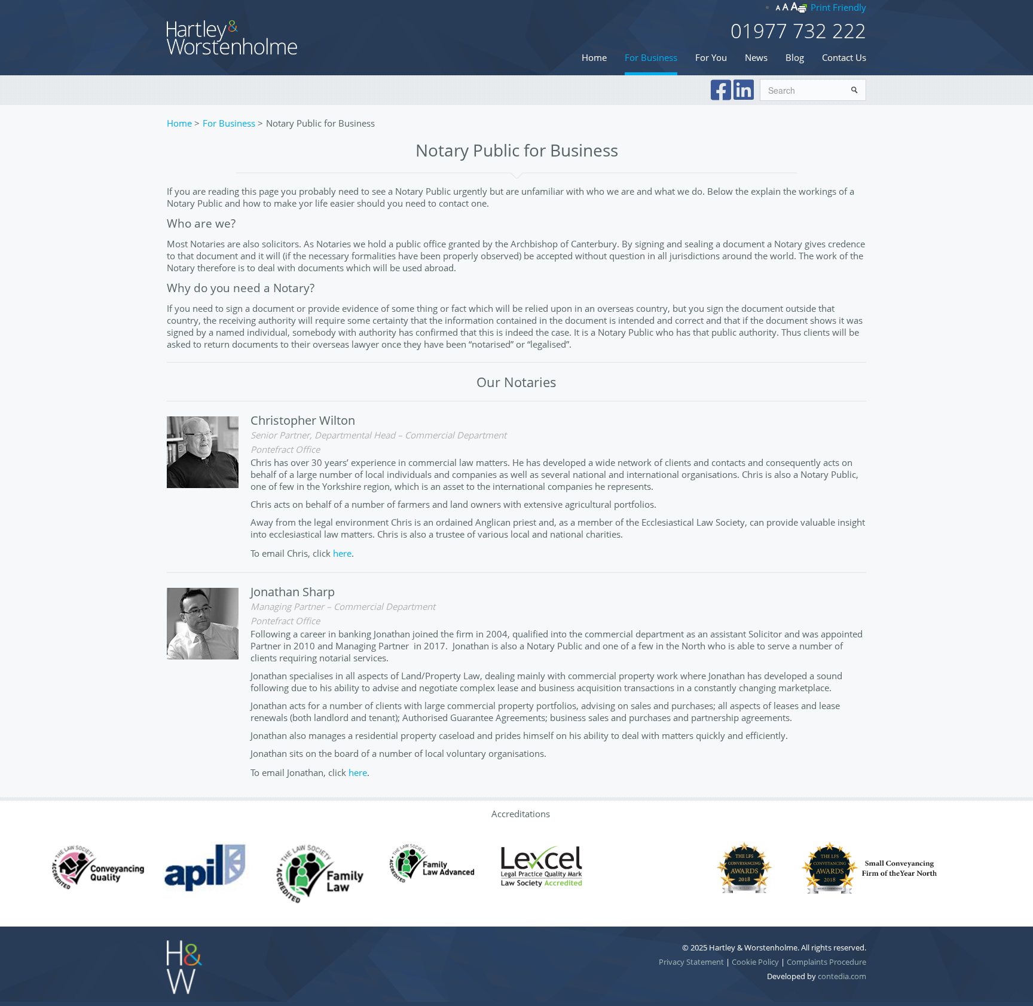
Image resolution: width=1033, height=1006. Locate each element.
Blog (795, 57)
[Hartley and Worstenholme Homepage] (232, 36)
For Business (651, 57)
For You (711, 57)
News (756, 57)
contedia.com (842, 976)
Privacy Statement (691, 961)
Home (594, 57)
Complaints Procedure (826, 961)
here (342, 553)
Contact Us (844, 57)
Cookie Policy (755, 961)
